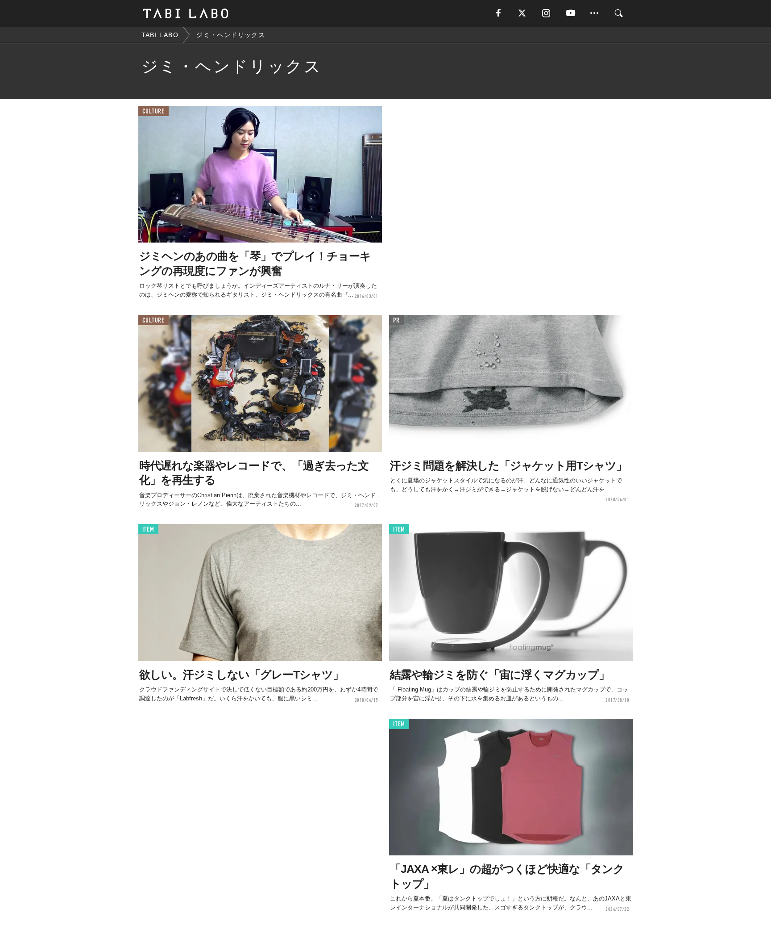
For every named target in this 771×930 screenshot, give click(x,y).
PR (396, 320)
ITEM (148, 529)
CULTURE (153, 111)
